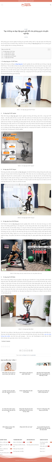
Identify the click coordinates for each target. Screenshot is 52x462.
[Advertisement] (26, 17)
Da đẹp (25, 29)
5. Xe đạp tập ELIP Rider (8, 57)
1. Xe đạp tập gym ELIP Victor (8, 51)
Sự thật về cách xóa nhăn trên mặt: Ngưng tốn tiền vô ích (8, 392)
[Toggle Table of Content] (48, 49)
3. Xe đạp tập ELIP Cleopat (9, 54)
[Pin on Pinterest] (29, 351)
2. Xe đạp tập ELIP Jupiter (9, 53)
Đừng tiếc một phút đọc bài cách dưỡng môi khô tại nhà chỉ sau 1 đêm (26, 410)
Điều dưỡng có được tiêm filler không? (9, 427)
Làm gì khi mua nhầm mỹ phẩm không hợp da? (43, 391)
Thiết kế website (26, 460)
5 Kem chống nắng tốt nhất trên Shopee (25, 391)
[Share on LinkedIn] (32, 351)
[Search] (50, 5)
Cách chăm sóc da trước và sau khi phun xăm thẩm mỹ (8, 373)
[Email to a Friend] (27, 351)
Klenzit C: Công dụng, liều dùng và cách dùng (43, 409)
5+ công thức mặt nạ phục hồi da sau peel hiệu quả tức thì (8, 410)
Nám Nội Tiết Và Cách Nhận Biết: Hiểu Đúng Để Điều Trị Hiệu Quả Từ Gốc (43, 374)
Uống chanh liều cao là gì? (26, 427)
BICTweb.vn (34, 460)
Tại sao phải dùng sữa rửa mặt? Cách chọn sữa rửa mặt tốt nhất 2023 (43, 428)
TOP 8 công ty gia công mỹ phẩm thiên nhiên (26, 373)
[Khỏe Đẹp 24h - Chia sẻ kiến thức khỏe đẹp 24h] (26, 5)
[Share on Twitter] (25, 351)
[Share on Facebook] (22, 351)
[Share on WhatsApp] (20, 351)
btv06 (26, 37)
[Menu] (2, 5)
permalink (34, 355)
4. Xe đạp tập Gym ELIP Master (9, 56)
